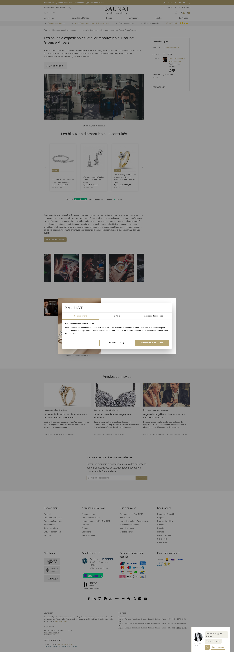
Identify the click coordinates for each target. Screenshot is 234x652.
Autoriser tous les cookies (152, 343)
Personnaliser (115, 343)
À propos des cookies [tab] (153, 316)
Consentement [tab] (80, 316)
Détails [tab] (117, 316)
